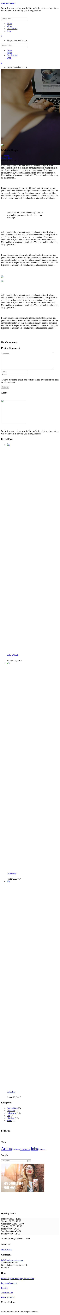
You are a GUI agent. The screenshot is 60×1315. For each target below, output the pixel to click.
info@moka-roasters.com (12, 1260)
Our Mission (6, 1249)
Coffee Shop (11, 873)
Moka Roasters (8, 3)
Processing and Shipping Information (17, 1278)
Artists (6, 1148)
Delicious (11, 1110)
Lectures (41, 1149)
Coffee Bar (11, 1092)
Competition (6, 158)
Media (9, 1120)
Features (25, 1148)
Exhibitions (16, 1149)
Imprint (4, 1288)
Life (8, 1115)
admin (6, 155)
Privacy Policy (7, 1297)
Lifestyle (10, 1118)
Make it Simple (13, 655)
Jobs (34, 1148)
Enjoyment (11, 1113)
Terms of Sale (7, 1292)
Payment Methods (9, 1283)
